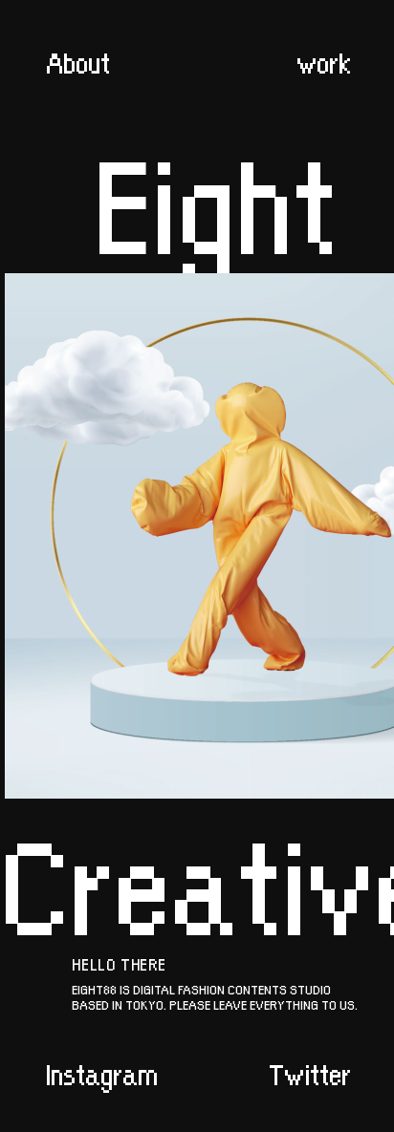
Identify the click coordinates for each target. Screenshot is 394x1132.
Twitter (310, 1072)
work (323, 60)
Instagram (102, 1072)
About (78, 60)
